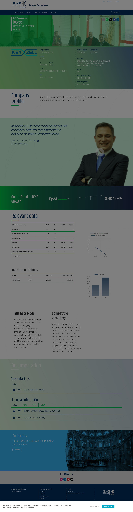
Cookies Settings (95, 506)
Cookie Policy (31, 507)
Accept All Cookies (108, 506)
